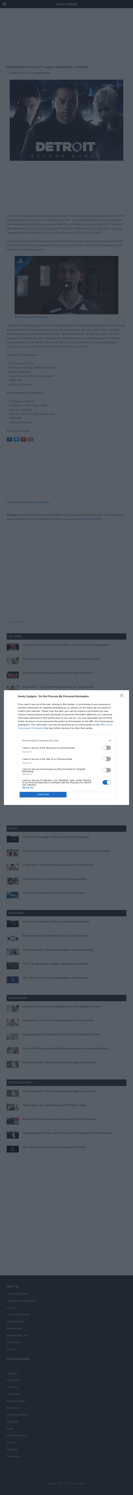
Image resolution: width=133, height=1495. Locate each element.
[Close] (123, 697)
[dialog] (66, 747)
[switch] (107, 748)
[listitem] (66, 740)
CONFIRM (43, 794)
